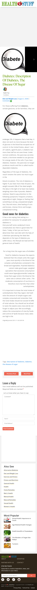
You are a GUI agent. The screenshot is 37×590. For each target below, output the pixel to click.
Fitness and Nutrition (11, 480)
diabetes (28, 362)
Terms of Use (26, 588)
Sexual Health (8, 503)
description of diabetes (15, 362)
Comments (7, 101)
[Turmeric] (7, 545)
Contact (20, 562)
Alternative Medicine (11, 470)
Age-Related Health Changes (22, 525)
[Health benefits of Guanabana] (7, 532)
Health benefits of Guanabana (22, 531)
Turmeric (15, 544)
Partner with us (7, 562)
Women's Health (9, 506)
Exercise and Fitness (10, 477)
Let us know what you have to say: (16, 393)
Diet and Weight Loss (10, 99)
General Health (9, 483)
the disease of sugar (10, 364)
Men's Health (8, 493)
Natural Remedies (10, 500)
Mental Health (9, 497)
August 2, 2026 (23, 99)
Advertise (20, 559)
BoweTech (11, 584)
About (3, 559)
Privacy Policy (17, 588)
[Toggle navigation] (33, 2)
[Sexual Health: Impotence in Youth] (7, 520)
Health (6, 487)
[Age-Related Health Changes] (7, 526)
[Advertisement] (18, 27)
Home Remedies (9, 490)
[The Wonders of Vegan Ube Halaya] (7, 539)
